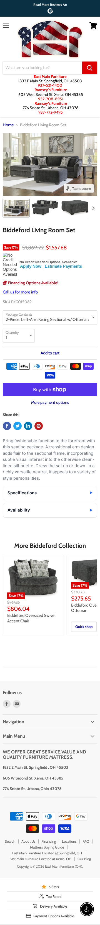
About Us (28, 841)
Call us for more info (20, 292)
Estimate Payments (63, 266)
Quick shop (83, 626)
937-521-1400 (50, 85)
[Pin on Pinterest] (38, 426)
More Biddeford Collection (50, 546)
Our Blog (84, 859)
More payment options (50, 402)
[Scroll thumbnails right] (92, 208)
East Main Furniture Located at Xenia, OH (40, 859)
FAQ (85, 841)
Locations (69, 841)
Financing (48, 841)
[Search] (89, 68)
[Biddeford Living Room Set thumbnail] (16, 208)
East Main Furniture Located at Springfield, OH (47, 853)
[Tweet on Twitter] (17, 426)
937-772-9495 (50, 112)
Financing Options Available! (32, 282)
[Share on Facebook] (7, 426)
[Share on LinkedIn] (28, 426)
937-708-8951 (50, 98)
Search (10, 841)
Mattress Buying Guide (47, 847)
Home (8, 125)
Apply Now (30, 266)
